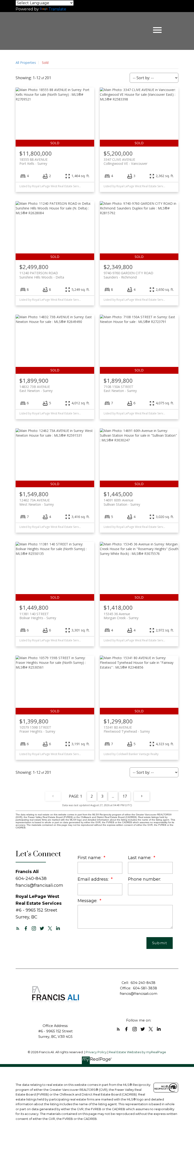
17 (125, 796)
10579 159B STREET (37, 729)
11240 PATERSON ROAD (41, 275)
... (113, 796)
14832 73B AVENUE (36, 388)
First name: (90, 857)
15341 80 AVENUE (127, 729)
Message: (88, 900)
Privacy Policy (96, 1052)
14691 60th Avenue (122, 502)
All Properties (26, 62)
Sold (45, 62)
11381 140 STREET (37, 616)
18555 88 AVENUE (33, 161)
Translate (57, 9)
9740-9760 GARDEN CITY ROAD (128, 275)
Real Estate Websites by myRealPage (137, 1052)
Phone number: (144, 879)
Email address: (94, 879)
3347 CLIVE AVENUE (125, 161)
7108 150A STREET (120, 388)
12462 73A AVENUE (36, 502)
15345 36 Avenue (121, 616)
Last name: (140, 857)
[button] (18, 928)
